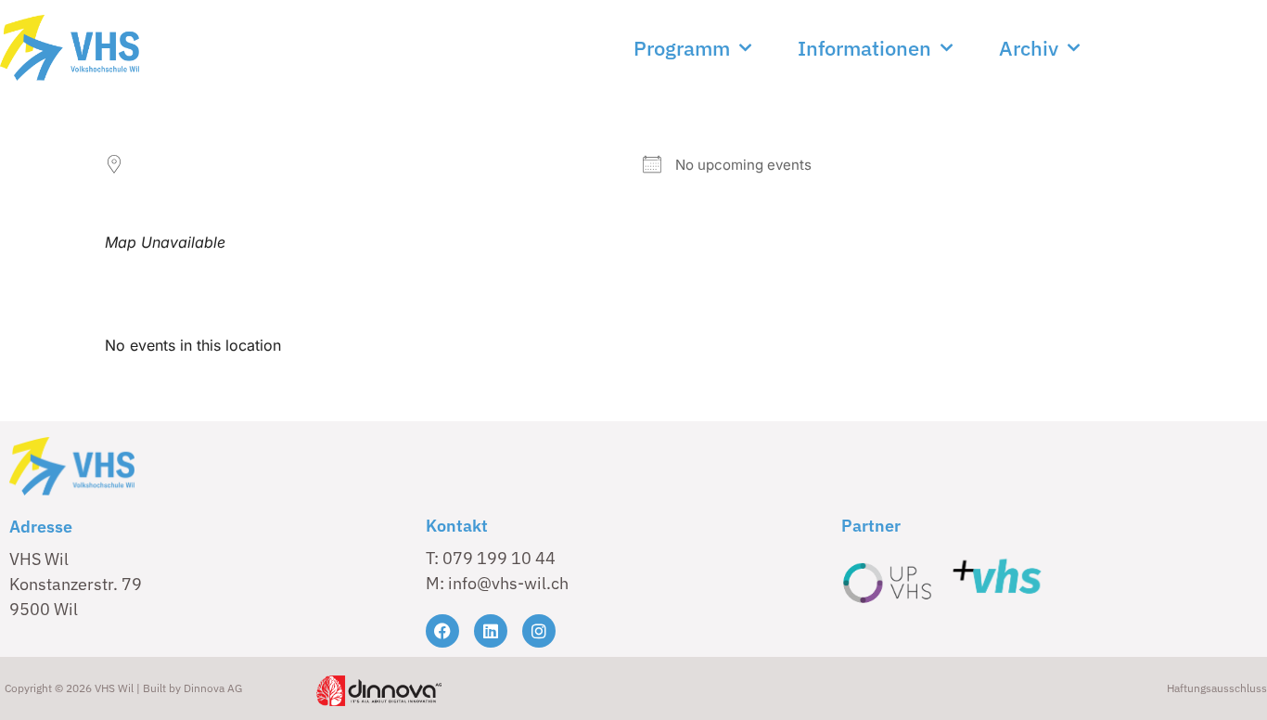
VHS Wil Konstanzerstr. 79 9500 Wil (75, 584)
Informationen (864, 47)
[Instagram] (539, 631)
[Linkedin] (490, 631)
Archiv (1028, 47)
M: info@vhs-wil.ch (497, 583)
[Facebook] (442, 631)
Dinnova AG (213, 688)
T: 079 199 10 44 (491, 558)
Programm (682, 47)
